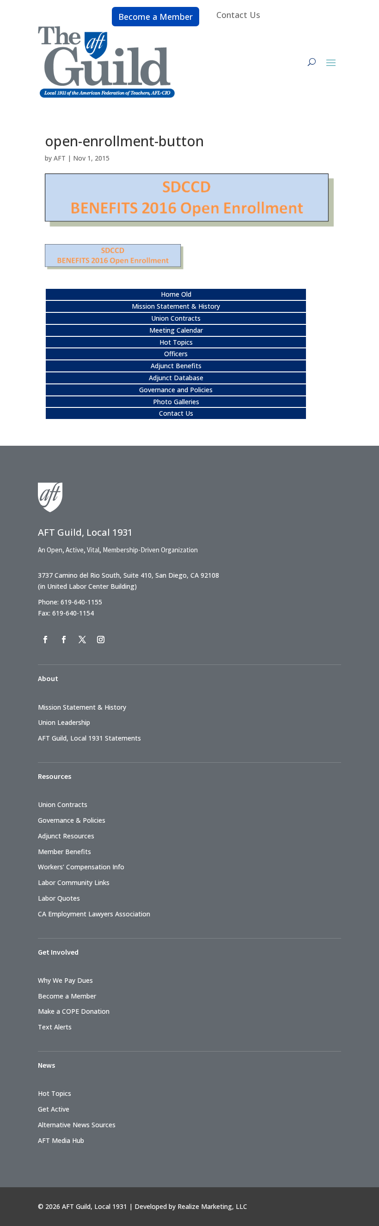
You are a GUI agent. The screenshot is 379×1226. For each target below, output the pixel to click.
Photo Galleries (176, 401)
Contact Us (238, 14)
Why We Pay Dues (65, 980)
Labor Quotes (59, 898)
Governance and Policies (176, 389)
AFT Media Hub (61, 1140)
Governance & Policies (71, 820)
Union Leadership (64, 722)
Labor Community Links (74, 882)
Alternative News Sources (77, 1124)
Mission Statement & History (176, 306)
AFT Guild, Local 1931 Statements (89, 738)
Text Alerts (55, 1027)
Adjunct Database (176, 377)
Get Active (53, 1109)
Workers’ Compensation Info (81, 866)
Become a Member (155, 16)
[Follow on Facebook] (45, 639)
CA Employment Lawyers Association (94, 913)
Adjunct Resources (66, 835)
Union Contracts (176, 318)
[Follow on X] (82, 639)
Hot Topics (176, 342)
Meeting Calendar (176, 330)
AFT (60, 158)
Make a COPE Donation (74, 1011)
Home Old (176, 294)
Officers (176, 353)
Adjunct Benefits (176, 365)
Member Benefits (64, 851)
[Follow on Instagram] (100, 639)
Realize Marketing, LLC (212, 1206)
